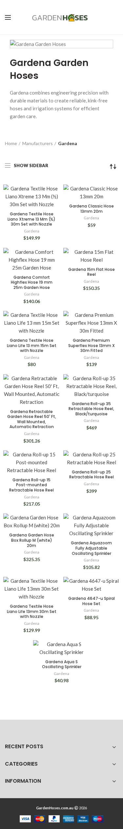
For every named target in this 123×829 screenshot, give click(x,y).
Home (11, 143)
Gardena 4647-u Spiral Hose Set (91, 601)
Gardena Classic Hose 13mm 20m (91, 209)
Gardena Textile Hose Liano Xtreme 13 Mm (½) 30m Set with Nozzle (31, 219)
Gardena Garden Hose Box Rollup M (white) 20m (31, 540)
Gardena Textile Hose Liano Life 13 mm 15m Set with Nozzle (31, 345)
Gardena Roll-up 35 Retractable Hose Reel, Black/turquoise (91, 409)
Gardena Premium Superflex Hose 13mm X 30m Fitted (91, 345)
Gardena (31, 231)
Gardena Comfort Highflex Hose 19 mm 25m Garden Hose (31, 282)
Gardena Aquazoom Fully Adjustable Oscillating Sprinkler (91, 548)
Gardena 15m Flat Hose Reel (91, 272)
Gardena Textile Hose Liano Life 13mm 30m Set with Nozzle (31, 611)
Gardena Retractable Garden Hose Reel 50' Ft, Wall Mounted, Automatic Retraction (31, 419)
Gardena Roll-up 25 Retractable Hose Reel (91, 474)
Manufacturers (37, 143)
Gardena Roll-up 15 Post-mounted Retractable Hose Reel (31, 485)
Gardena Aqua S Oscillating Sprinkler (61, 664)
